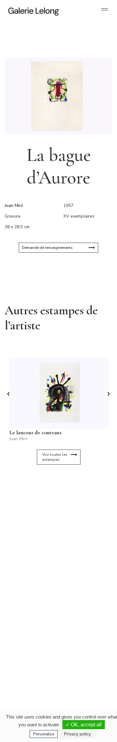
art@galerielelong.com (79, 672)
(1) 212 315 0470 (82, 667)
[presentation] (8, 394)
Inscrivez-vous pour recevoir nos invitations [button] (54, 494)
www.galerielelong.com (80, 677)
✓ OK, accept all (84, 724)
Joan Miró (14, 206)
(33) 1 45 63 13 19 (31, 604)
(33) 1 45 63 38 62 (83, 604)
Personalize (43, 734)
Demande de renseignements (47, 247)
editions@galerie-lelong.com (84, 609)
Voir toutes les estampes (54, 457)
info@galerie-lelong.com (28, 609)
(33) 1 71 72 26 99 (31, 672)
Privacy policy (77, 733)
